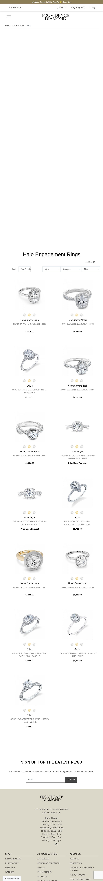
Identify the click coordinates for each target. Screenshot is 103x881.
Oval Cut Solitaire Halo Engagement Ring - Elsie (77, 654)
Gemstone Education (48, 863)
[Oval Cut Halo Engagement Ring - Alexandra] (29, 360)
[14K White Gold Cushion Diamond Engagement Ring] (77, 426)
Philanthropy (44, 872)
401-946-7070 (53, 813)
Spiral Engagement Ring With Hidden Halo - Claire (29, 720)
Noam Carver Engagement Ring (29, 324)
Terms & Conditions (80, 879)
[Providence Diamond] (55, 17)
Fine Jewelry (12, 863)
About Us (74, 859)
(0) (93, 7)
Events (41, 868)
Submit (71, 779)
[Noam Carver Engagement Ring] (29, 295)
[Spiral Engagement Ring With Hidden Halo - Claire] (29, 690)
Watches (9, 872)
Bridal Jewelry (13, 859)
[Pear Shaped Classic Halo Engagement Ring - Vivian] (77, 492)
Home (7, 25)
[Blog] (56, 844)
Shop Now (66, 2)
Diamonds (10, 868)
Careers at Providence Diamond (82, 869)
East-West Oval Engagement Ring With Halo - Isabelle (29, 654)
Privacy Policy (77, 875)
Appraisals (43, 859)
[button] (51, 7)
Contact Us (76, 863)
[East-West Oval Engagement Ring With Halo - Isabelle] (29, 624)
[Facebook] (47, 844)
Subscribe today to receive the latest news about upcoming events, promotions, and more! (51, 771)
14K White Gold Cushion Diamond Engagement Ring (77, 457)
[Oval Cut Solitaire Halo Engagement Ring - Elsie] (77, 624)
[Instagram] (51, 844)
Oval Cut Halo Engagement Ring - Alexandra (29, 391)
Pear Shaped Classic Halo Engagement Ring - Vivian (77, 522)
